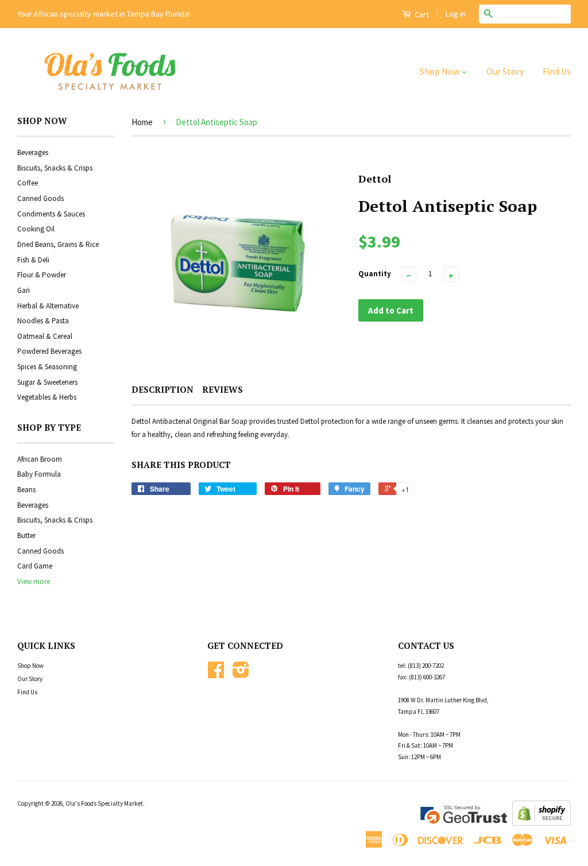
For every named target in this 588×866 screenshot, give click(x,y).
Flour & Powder (41, 275)
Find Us (557, 71)
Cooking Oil (36, 229)
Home (142, 122)
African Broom (39, 459)
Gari (23, 290)
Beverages (32, 152)
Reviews (222, 389)
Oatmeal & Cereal (44, 336)
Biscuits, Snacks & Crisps (54, 168)
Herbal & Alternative (48, 306)
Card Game (34, 566)
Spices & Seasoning (47, 367)
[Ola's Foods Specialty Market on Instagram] (241, 674)
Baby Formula (39, 474)
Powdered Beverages (49, 351)
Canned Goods (40, 198)
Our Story (505, 71)
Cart (421, 14)
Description (162, 389)
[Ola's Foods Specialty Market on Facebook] (216, 674)
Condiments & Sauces (51, 214)
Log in (456, 14)
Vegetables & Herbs (46, 397)
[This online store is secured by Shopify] (541, 823)
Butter (26, 535)
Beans (26, 489)
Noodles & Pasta (43, 321)
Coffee (27, 183)
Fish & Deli (33, 260)
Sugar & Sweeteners (47, 382)
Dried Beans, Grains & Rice (58, 244)
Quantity (374, 274)
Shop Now (440, 71)
